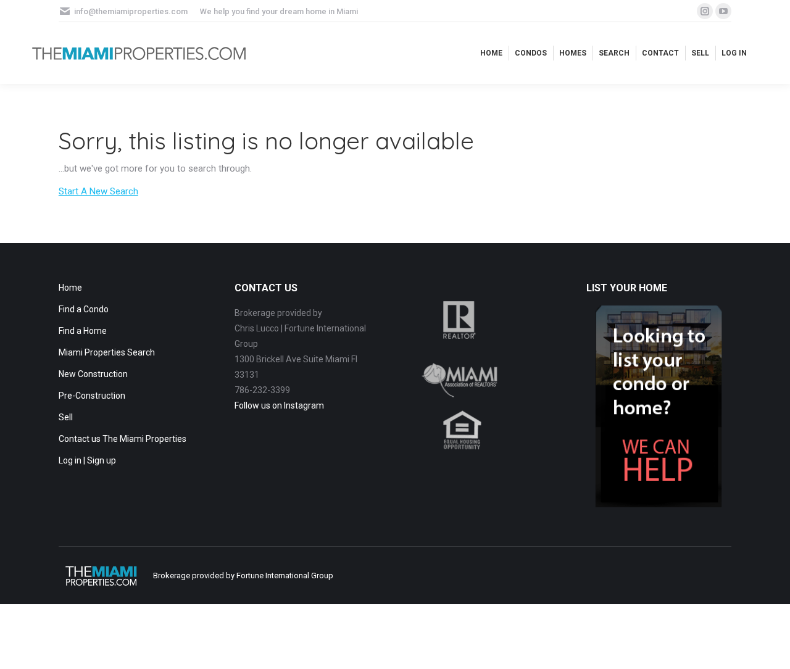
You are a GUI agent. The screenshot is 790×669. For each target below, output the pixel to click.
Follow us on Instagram (279, 405)
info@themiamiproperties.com (131, 11)
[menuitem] (491, 53)
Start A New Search (98, 191)
